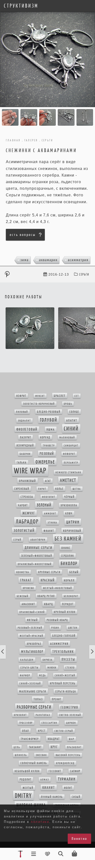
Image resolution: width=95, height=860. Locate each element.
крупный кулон (65, 612)
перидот (68, 604)
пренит (56, 699)
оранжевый (27, 481)
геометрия (69, 707)
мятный (32, 620)
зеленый (44, 505)
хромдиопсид (65, 763)
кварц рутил (46, 596)
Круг (54, 747)
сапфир (75, 771)
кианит (48, 787)
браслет (60, 396)
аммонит (50, 513)
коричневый (72, 531)
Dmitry (23, 796)
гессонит (55, 771)
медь (42, 675)
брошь (68, 403)
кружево (28, 588)
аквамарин (48, 259)
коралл (69, 580)
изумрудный (25, 445)
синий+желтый (65, 675)
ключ (69, 513)
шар (71, 739)
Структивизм (21, 6)
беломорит (71, 596)
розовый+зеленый (30, 627)
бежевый (22, 596)
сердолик (67, 556)
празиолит (74, 747)
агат (48, 481)
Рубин (55, 627)
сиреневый (21, 489)
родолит (25, 779)
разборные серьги (34, 707)
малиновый (67, 437)
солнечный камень (33, 763)
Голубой (48, 420)
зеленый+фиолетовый (36, 556)
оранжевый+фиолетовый (35, 564)
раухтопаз (43, 715)
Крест (42, 731)
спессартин (49, 723)
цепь (17, 747)
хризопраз (34, 644)
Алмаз (44, 779)
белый (74, 572)
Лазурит (25, 437)
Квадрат (54, 739)
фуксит (40, 396)
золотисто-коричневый (39, 403)
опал (25, 731)
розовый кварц (57, 620)
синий (71, 428)
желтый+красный (31, 635)
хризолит (20, 715)
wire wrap (30, 471)
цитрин (72, 522)
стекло (70, 667)
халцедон (27, 659)
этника (52, 522)
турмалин (67, 779)
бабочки (25, 454)
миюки (52, 667)
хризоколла (69, 505)
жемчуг (28, 513)
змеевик (41, 755)
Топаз (38, 699)
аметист (68, 480)
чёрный (69, 497)
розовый (47, 453)
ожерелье (45, 462)
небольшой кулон (27, 771)
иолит (68, 788)
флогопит (48, 497)
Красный (48, 580)
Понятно (79, 838)
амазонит (28, 604)
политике (40, 822)
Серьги (84, 274)
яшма (51, 429)
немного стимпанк (68, 472)
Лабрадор (27, 521)
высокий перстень (68, 755)
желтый (28, 788)
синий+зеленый (30, 683)
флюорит (69, 454)
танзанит (35, 747)
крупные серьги (49, 572)
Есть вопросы (23, 234)
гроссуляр (26, 723)
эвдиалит (24, 420)
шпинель (21, 755)
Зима (24, 259)
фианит (49, 531)
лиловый (22, 411)
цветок (72, 627)
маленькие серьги (32, 691)
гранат (26, 580)
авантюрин (38, 539)
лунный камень (52, 797)
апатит (71, 420)
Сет (77, 396)
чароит (23, 505)
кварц (48, 604)
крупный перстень (63, 683)
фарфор (25, 675)
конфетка (22, 572)
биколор (69, 563)
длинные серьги (38, 547)
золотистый (24, 530)
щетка (77, 489)
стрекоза (27, 497)
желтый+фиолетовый (57, 588)
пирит (42, 489)
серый (17, 539)
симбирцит (71, 445)
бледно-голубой (64, 635)
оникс (65, 548)
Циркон (71, 723)
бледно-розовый (48, 411)
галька (22, 462)
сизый (76, 797)
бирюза (48, 659)
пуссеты (68, 659)
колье (59, 489)
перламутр (71, 462)
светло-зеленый (70, 715)
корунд (45, 437)
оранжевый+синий (32, 612)
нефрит (21, 396)
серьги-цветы (29, 667)
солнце (74, 411)
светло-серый (64, 731)
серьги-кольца (65, 691)
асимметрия (78, 259)
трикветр (49, 445)
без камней (68, 538)
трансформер (30, 739)
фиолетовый (27, 429)
